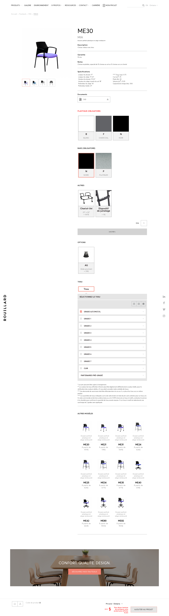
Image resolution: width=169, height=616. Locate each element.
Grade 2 (87, 326)
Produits (15, 5)
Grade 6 (87, 354)
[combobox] (121, 603)
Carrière (96, 5)
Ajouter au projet (143, 609)
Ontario (153, 5)
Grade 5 (87, 347)
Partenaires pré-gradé (92, 375)
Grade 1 (87, 319)
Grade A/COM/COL (92, 312)
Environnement (41, 5)
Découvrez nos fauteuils (84, 572)
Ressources (70, 5)
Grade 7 (87, 361)
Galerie (27, 5)
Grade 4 (87, 340)
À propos (55, 5)
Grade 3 (87, 333)
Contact (83, 5)
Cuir (86, 368)
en (147, 5)
